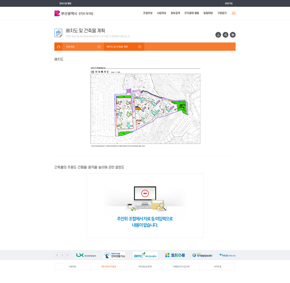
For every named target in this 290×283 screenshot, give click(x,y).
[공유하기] (225, 35)
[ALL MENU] (234, 13)
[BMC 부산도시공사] (117, 255)
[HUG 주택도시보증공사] (202, 255)
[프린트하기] (233, 35)
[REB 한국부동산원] (229, 255)
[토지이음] (148, 255)
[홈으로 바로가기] (58, 46)
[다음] (62, 255)
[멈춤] (67, 255)
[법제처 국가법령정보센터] (175, 255)
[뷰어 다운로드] (218, 35)
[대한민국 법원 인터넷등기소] (87, 255)
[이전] (57, 255)
